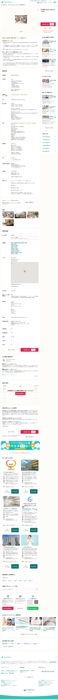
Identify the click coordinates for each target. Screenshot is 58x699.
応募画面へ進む (48, 24)
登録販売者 (36, 643)
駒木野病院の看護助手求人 (52, 42)
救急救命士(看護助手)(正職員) (16, 252)
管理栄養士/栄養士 (28, 643)
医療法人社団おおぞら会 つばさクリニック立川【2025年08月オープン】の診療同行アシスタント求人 (29, 509)
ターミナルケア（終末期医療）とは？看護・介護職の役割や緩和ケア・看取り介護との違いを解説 (49, 628)
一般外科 (21, 94)
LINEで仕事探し (32, 0)
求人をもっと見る (49, 70)
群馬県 (31, 580)
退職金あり (13, 124)
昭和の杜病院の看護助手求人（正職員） (29, 472)
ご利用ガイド (38, 0)
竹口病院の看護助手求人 (52, 81)
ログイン (50, 2)
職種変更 (35, 0)
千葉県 (16, 580)
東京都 (5, 577)
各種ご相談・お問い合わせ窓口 (48, 671)
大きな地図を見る (14, 260)
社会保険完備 (21, 123)
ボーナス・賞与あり (28, 123)
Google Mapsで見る (14, 286)
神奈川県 (4, 580)
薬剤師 (14, 643)
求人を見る (15, 491)
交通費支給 (34, 123)
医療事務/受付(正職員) (15, 251)
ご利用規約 (8, 670)
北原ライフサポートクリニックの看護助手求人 (52, 50)
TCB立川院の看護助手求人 (52, 107)
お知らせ (6, 673)
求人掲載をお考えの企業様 (24, 670)
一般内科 (12, 94)
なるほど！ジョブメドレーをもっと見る (29, 634)
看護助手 (20, 643)
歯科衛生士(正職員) (14, 253)
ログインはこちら (20, 396)
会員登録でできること (5, 604)
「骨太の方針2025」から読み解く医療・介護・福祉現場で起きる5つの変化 (35, 628)
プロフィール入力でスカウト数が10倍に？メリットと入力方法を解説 (8, 628)
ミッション (5, 671)
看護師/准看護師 (6, 643)
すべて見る (36, 376)
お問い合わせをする (29, 436)
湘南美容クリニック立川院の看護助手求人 (52, 97)
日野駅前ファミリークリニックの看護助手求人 (52, 117)
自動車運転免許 (13, 171)
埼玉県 (10, 580)
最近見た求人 (40, 2)
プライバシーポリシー (30, 414)
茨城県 (21, 580)
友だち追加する (33, 608)
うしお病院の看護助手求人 (27, 547)
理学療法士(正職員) (14, 245)
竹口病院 (12, 235)
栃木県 (26, 580)
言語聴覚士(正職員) (14, 249)
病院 (12, 294)
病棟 (12, 79)
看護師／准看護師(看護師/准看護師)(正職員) (19, 242)
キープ (46, 2)
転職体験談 (2, 673)
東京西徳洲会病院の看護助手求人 (9, 547)
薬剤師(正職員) (14, 244)
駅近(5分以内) (13, 257)
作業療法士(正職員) (14, 248)
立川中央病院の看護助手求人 (8, 472)
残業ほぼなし (13, 143)
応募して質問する (29, 202)
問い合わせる (20, 608)
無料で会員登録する (20, 393)
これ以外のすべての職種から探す (8, 646)
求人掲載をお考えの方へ (44, 0)
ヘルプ (2, 671)
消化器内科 (17, 94)
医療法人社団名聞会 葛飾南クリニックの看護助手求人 (52, 61)
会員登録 (54, 2)
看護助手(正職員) (14, 246)
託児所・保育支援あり (14, 123)
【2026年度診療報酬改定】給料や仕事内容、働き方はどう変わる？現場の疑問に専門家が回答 (22, 627)
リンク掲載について (32, 670)
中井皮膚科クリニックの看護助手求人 (10, 508)
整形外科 (25, 94)
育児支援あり (13, 157)
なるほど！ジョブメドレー (12, 671)
